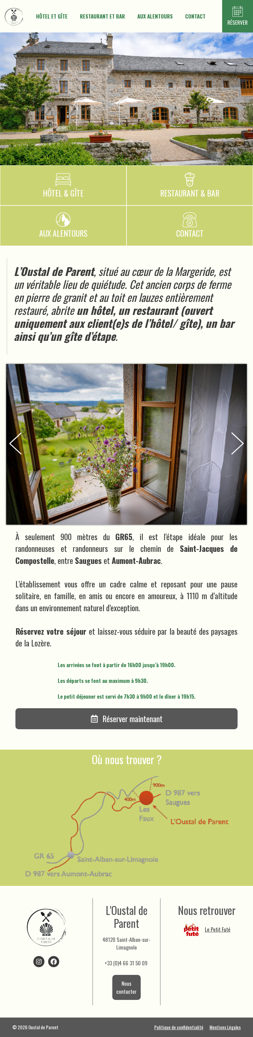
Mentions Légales (225, 1027)
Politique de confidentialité (178, 1027)
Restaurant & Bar (189, 193)
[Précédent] (15, 444)
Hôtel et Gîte (52, 16)
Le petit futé (217, 929)
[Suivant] (237, 444)
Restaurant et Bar (102, 16)
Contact (195, 16)
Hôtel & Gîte (63, 193)
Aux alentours (155, 16)
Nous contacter (126, 987)
